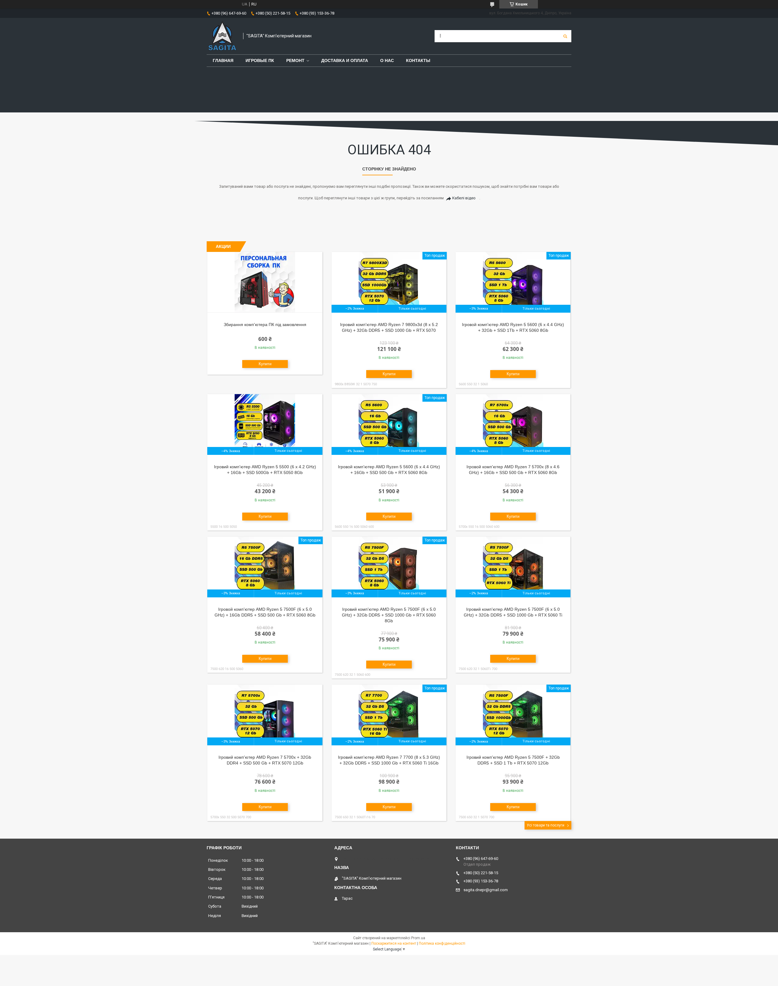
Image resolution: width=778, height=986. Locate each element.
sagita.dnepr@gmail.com (485, 890)
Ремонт (295, 60)
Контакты (418, 60)
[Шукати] (565, 36)
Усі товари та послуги (545, 825)
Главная (223, 60)
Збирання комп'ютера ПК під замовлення (265, 324)
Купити (265, 364)
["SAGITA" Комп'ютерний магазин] (222, 36)
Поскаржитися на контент (393, 943)
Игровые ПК (260, 60)
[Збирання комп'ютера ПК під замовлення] (264, 282)
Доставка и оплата (344, 60)
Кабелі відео (464, 198)
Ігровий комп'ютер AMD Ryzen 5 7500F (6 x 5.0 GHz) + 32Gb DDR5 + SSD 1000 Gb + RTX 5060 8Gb (389, 615)
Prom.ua (418, 938)
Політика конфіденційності (442, 943)
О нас (387, 60)
